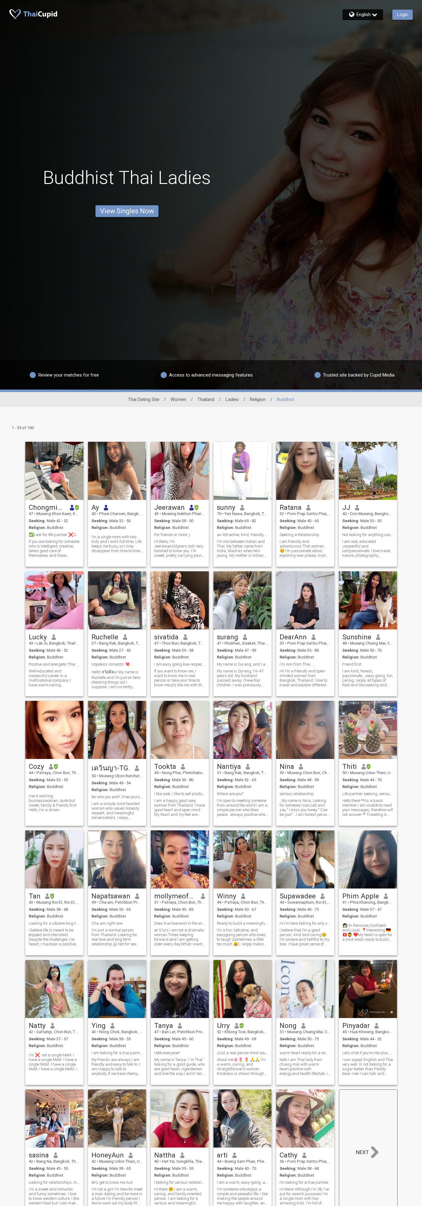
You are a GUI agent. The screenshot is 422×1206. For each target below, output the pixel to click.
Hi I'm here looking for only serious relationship (305, 923)
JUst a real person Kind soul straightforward (242, 1052)
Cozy (36, 766)
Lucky (38, 637)
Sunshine (356, 637)
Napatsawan (110, 896)
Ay (95, 507)
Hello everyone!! (167, 1052)
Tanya (163, 1025)
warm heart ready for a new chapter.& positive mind (305, 1052)
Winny (226, 896)
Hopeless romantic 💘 (110, 664)
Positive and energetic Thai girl (54, 664)
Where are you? (230, 793)
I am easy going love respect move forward (179, 664)
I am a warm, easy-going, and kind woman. (242, 1182)
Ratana (291, 507)
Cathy (289, 1155)
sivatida (166, 637)
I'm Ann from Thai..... (297, 664)
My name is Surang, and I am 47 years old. (242, 664)
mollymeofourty (175, 896)
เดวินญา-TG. (110, 768)
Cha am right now (107, 923)
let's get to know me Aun (112, 1182)
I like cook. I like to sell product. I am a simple (179, 793)
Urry (223, 1025)
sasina (39, 1155)
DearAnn (293, 637)
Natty (37, 1025)
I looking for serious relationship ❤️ (179, 1182)
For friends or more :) (172, 534)
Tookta (165, 766)
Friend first (351, 664)
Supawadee (298, 896)
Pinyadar (356, 1025)
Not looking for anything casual (368, 534)
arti (222, 1155)
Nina (287, 766)
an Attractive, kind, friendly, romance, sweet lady (242, 534)
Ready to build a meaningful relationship (242, 923)
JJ (346, 507)
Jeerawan (169, 507)
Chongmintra (47, 507)
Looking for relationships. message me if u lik (54, 1182)
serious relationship (297, 793)
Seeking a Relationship (299, 534)
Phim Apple (360, 896)
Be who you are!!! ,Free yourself (117, 797)
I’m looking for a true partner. (304, 1182)
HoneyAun (107, 1155)
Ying (98, 1025)
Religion (258, 399)
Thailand (205, 399)
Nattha (164, 1155)
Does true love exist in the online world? (179, 923)
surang (227, 637)
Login (402, 14)
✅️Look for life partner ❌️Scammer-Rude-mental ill (54, 534)
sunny (226, 507)
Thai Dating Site (143, 399)
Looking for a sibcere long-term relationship (54, 923)
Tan (34, 896)
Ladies (232, 399)
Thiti (349, 766)
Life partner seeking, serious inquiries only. (368, 793)
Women (178, 399)
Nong (288, 1025)
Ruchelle (104, 637)
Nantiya (229, 766)
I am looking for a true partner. (117, 1052)
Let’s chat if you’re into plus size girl (368, 1052)
